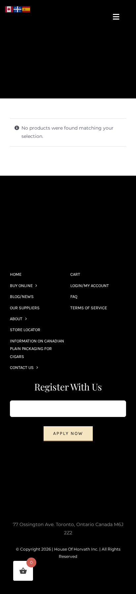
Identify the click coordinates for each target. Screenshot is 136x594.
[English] (9, 9)
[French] (18, 9)
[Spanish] (26, 9)
